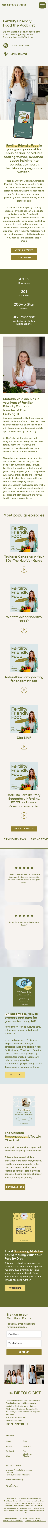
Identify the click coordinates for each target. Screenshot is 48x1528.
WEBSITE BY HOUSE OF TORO (35, 1521)
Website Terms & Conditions (16, 1518)
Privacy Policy (35, 1518)
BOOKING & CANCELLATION (13, 1521)
